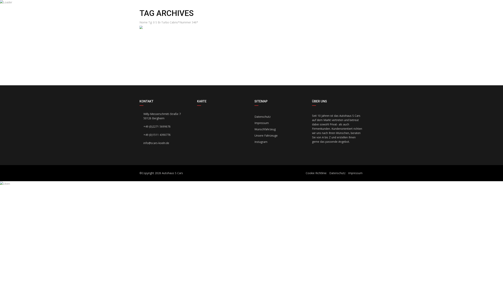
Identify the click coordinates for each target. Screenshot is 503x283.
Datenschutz (262, 117)
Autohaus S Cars (172, 173)
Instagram (260, 142)
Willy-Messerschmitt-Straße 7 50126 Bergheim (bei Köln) (326, 13)
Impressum (261, 123)
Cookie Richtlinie (316, 173)
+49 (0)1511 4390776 (222, 8)
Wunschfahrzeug (265, 129)
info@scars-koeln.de (157, 8)
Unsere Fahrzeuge (266, 135)
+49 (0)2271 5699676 (189, 8)
